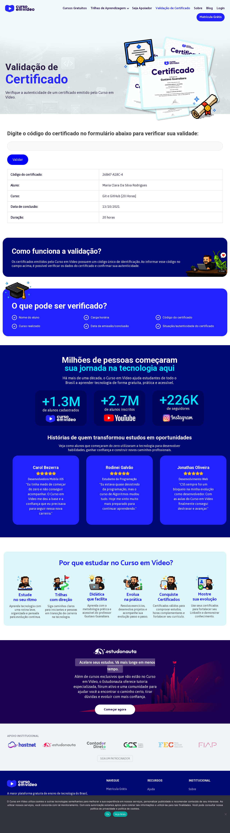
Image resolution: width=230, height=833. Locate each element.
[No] (225, 814)
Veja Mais (120, 814)
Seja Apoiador (142, 8)
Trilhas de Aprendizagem (108, 8)
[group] (60, 406)
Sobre (198, 8)
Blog (209, 8)
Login (221, 8)
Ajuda (151, 789)
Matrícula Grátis (210, 17)
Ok (107, 814)
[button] (128, 8)
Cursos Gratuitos (75, 8)
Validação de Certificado (173, 8)
